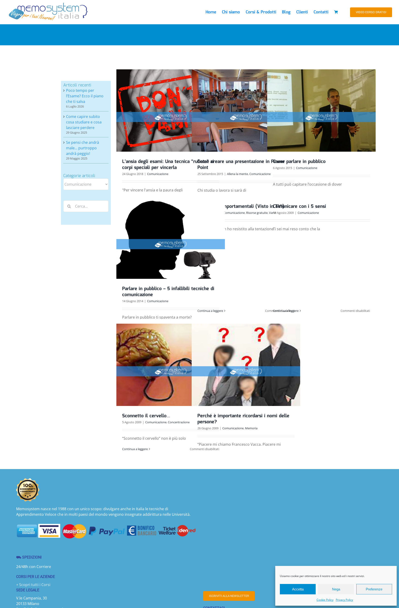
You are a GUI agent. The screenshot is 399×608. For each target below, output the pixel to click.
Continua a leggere (210, 311)
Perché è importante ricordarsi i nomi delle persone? (243, 419)
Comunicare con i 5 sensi (299, 206)
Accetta (298, 589)
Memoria (251, 428)
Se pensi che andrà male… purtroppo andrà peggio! (82, 148)
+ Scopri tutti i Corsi (33, 584)
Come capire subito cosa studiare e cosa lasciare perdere (84, 122)
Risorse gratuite (257, 213)
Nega (336, 589)
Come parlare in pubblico (299, 161)
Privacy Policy (344, 600)
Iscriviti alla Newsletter (229, 596)
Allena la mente (237, 174)
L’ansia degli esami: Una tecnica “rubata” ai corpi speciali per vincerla (168, 164)
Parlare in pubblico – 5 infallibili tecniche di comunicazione (168, 291)
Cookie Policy (325, 600)
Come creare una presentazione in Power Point (241, 164)
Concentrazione (179, 422)
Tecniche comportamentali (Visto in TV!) (240, 206)
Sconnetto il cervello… (146, 416)
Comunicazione (157, 174)
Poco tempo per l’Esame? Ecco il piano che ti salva (84, 96)
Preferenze (374, 589)
